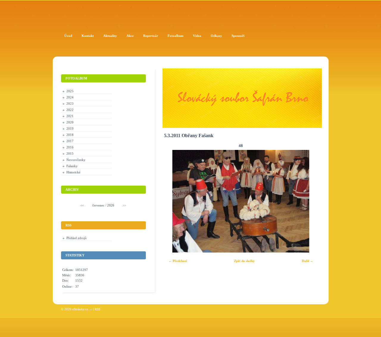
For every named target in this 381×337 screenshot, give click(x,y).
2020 (70, 122)
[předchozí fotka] (172, 201)
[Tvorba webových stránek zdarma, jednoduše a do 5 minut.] (91, 309)
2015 (70, 153)
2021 (70, 116)
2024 (70, 97)
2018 (70, 135)
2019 (70, 128)
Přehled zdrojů (76, 238)
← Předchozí (177, 261)
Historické (73, 172)
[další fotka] (309, 201)
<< (82, 205)
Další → (307, 261)
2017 (70, 141)
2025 (70, 91)
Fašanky (72, 166)
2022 (70, 110)
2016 (70, 147)
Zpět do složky (244, 261)
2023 (70, 103)
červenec (98, 205)
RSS (97, 309)
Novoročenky (75, 160)
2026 (110, 205)
